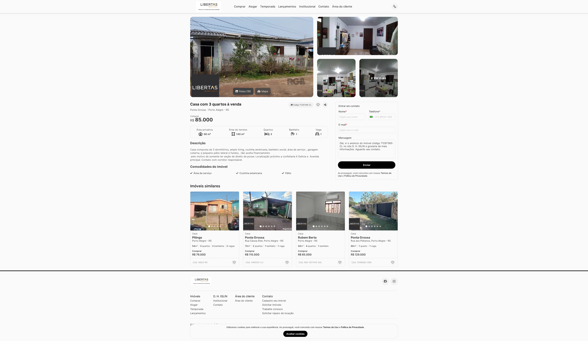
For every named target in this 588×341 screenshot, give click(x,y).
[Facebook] (385, 281)
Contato (323, 6)
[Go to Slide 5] (220, 226)
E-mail (343, 124)
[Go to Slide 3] (214, 226)
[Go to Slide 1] (209, 226)
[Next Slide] (236, 211)
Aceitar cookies (295, 333)
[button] (214, 211)
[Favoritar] (318, 104)
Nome (343, 111)
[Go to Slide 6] (274, 226)
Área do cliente (342, 6)
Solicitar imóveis (271, 304)
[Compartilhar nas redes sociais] (325, 104)
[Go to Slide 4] (217, 226)
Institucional (307, 6)
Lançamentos (287, 6)
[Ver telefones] (395, 7)
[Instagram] (394, 281)
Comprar (239, 6)
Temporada (267, 6)
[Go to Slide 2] (212, 226)
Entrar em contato (349, 105)
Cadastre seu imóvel (274, 300)
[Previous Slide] (193, 211)
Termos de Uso (330, 327)
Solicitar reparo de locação (278, 313)
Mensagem (345, 137)
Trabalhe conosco (272, 309)
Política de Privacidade (355, 175)
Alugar (253, 6)
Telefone (374, 111)
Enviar (366, 165)
